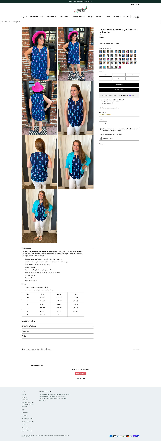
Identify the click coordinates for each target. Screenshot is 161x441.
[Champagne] (112, 63)
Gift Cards (25, 413)
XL (119, 79)
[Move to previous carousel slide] (133, 349)
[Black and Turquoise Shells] (100, 55)
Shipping (101, 108)
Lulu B (101, 34)
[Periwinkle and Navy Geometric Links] (104, 51)
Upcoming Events (27, 419)
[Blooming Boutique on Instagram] (134, 4)
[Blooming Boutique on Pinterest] (136, 4)
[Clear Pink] (119, 67)
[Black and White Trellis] (115, 59)
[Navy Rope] (135, 51)
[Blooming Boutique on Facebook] (132, 4)
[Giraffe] (135, 55)
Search (24, 394)
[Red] (123, 63)
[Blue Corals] (115, 51)
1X (132, 79)
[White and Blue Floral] (112, 51)
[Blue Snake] (119, 63)
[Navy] (108, 67)
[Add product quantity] (105, 123)
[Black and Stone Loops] (108, 51)
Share (103, 144)
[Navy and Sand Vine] (131, 55)
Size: (101, 71)
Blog (23, 410)
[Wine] (112, 59)
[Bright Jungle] (119, 59)
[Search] (2, 22)
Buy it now (119, 90)
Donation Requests (27, 422)
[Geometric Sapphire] (135, 59)
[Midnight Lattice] (112, 55)
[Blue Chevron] (135, 63)
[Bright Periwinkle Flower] (127, 59)
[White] (104, 63)
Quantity (101, 120)
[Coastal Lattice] (115, 55)
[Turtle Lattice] (104, 55)
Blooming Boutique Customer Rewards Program (28, 404)
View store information (107, 103)
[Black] (115, 63)
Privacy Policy (26, 428)
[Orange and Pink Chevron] (127, 63)
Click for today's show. (74, 1)
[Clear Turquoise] (104, 67)
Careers (24, 425)
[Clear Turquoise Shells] (119, 51)
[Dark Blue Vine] (100, 59)
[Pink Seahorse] (108, 59)
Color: (105, 48)
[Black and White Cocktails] (119, 55)
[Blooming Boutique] (80, 10)
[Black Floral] (131, 59)
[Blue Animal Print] (127, 55)
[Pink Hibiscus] (127, 51)
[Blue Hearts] (115, 67)
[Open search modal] (22, 16)
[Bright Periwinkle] (100, 67)
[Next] (131, 17)
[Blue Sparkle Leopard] (100, 51)
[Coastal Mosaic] (123, 55)
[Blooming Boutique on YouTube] (138, 4)
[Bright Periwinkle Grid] (123, 51)
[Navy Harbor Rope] (108, 55)
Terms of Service (27, 431)
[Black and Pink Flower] (108, 63)
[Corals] (131, 63)
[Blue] (112, 67)
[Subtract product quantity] (100, 123)
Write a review (80, 373)
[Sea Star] (123, 59)
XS (105, 75)
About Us (25, 416)
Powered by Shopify (26, 436)
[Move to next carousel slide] (137, 349)
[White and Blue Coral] (104, 59)
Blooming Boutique (35, 435)
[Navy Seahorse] (100, 63)
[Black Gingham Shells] (131, 51)
